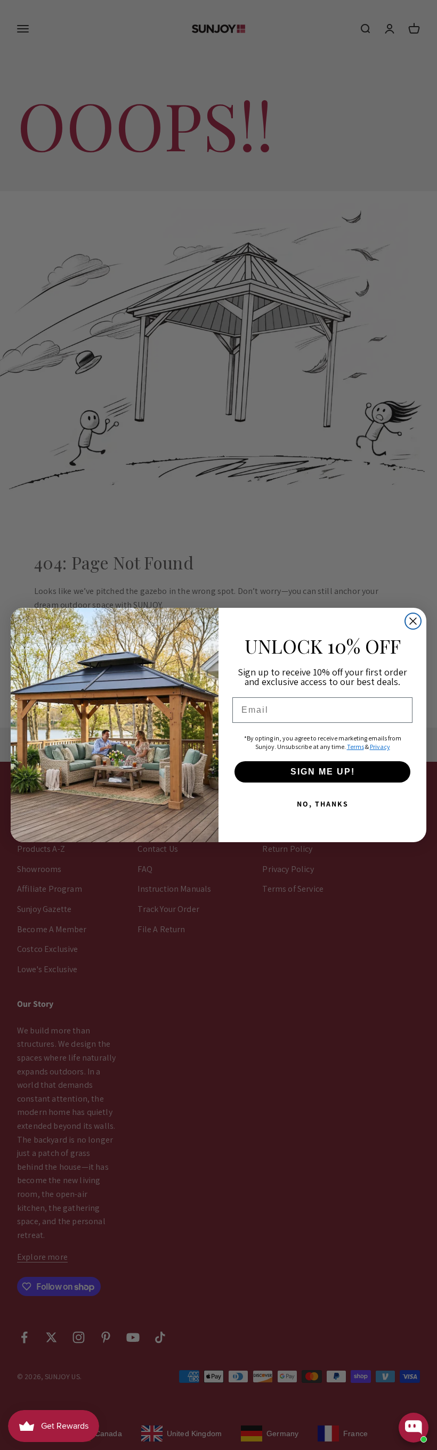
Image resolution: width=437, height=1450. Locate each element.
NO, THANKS (323, 804)
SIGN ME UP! (322, 771)
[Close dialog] (413, 621)
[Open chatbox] (413, 1428)
